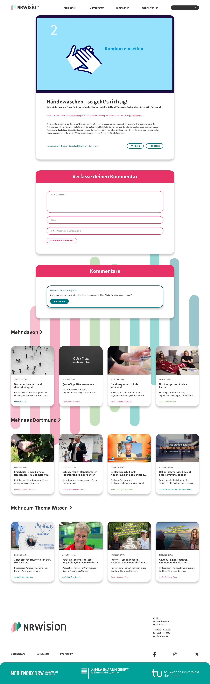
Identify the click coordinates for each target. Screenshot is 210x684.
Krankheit (83, 146)
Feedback (155, 146)
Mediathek (70, 8)
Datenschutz (18, 654)
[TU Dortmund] (175, 673)
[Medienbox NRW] (34, 673)
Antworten (59, 301)
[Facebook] (154, 654)
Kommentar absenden (61, 240)
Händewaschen (53, 146)
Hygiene (64, 146)
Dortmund (75, 115)
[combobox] (185, 7)
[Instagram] (175, 654)
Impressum (66, 654)
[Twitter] (197, 654)
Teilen (136, 146)
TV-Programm (96, 8)
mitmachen (122, 8)
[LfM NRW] (105, 673)
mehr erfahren (150, 8)
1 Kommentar (136, 115)
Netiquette (42, 654)
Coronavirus (93, 146)
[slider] (100, 91)
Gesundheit (73, 146)
